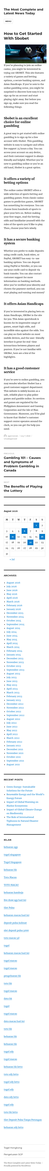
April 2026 (12, 597)
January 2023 (14, 700)
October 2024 (14, 620)
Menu (8, 21)
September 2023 (15, 669)
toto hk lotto (11, 1112)
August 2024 (13, 628)
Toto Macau (10, 877)
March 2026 (13, 601)
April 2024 (12, 643)
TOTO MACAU (11, 885)
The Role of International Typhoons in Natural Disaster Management (22, 821)
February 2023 (14, 696)
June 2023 (12, 681)
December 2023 (15, 658)
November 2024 (15, 616)
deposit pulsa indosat (15, 922)
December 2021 (15, 749)
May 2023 (12, 685)
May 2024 (12, 639)
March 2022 (13, 738)
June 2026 (12, 590)
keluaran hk (10, 869)
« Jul (12, 559)
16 (42, 536)
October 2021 (14, 757)
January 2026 (14, 609)
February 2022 (14, 741)
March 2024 (13, 647)
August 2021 (13, 764)
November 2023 (15, 662)
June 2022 (12, 726)
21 (30, 542)
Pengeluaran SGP (13, 1154)
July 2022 (12, 722)
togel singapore (12, 854)
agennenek (13, 436)
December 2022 (15, 704)
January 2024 (14, 654)
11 (13, 536)
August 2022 (13, 719)
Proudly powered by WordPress (17, 1166)
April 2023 (12, 688)
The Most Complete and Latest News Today (23, 11)
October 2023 (14, 666)
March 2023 (13, 692)
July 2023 (11, 677)
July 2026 (12, 586)
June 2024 (12, 635)
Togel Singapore (13, 862)
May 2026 (12, 594)
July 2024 (12, 632)
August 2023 (13, 673)
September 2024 (15, 624)
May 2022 (12, 730)
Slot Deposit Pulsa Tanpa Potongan (23, 1119)
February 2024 (14, 650)
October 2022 (14, 711)
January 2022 (14, 745)
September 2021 (15, 760)
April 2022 (12, 734)
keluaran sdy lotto (13, 1127)
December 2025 (15, 613)
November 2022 (15, 707)
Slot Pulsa (9, 907)
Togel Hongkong (13, 1148)
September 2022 (15, 715)
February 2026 (14, 605)
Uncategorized (10, 439)
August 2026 (13, 582)
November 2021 (15, 753)
